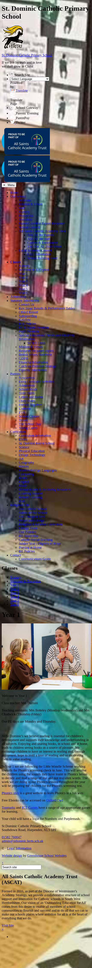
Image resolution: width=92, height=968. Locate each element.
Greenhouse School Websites (47, 855)
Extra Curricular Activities (36, 381)
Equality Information (33, 370)
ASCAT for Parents (40, 235)
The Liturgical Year (32, 516)
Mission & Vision (31, 204)
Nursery (24, 212)
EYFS (23, 439)
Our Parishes (27, 532)
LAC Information (39, 254)
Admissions (18, 297)
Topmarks (8, 807)
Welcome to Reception (34, 270)
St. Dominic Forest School (37, 443)
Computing (26, 474)
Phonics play (10, 793)
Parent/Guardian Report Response (42, 223)
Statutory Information (24, 300)
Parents (15, 374)
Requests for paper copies (36, 351)
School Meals (28, 389)
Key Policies (27, 324)
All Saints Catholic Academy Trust (42, 231)
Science (24, 447)
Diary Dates (27, 401)
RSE (22, 501)
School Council (29, 227)
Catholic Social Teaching (36, 540)
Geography (26, 462)
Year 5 (23, 289)
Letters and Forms (31, 397)
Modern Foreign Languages (37, 470)
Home (14, 192)
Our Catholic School (33, 509)
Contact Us (26, 304)
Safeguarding (28, 316)
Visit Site (8, 925)
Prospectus (26, 216)
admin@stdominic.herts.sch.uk (22, 841)
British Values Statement (35, 354)
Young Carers (28, 428)
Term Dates (26, 393)
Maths (23, 478)
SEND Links (36, 343)
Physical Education (32, 451)
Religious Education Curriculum (40, 524)
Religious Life (20, 505)
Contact (15, 555)
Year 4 (23, 285)
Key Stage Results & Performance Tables (47, 308)
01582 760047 (11, 837)
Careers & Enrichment (42, 243)
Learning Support (31, 493)
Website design (12, 855)
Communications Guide (35, 559)
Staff (22, 208)
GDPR (23, 358)
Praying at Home (30, 547)
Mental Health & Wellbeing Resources (45, 489)
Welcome (25, 200)
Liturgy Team (28, 528)
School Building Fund (42, 258)
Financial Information (33, 362)
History (24, 466)
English (24, 482)
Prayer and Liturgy (31, 520)
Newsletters (27, 378)
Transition (25, 219)
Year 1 (23, 273)
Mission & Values (31, 347)
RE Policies (27, 551)
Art (21, 459)
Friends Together (30, 405)
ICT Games (30, 807)
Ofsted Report (28, 312)
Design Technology (32, 455)
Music (23, 486)
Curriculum (18, 432)
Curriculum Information (35, 435)
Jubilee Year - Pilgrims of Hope (40, 543)
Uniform (24, 408)
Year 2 (23, 277)
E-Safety (25, 320)
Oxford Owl (54, 800)
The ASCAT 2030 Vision (44, 246)
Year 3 (23, 281)
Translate (22, 90)
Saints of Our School (33, 513)
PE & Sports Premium (34, 327)
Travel (23, 420)
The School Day (30, 424)
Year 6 (23, 293)
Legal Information (19, 848)
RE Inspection (28, 536)
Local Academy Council (35, 250)
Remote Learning (30, 497)
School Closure (29, 416)
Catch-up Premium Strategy (37, 366)
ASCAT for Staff (38, 239)
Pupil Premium (29, 331)
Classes (15, 262)
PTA (22, 412)
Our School (18, 196)
